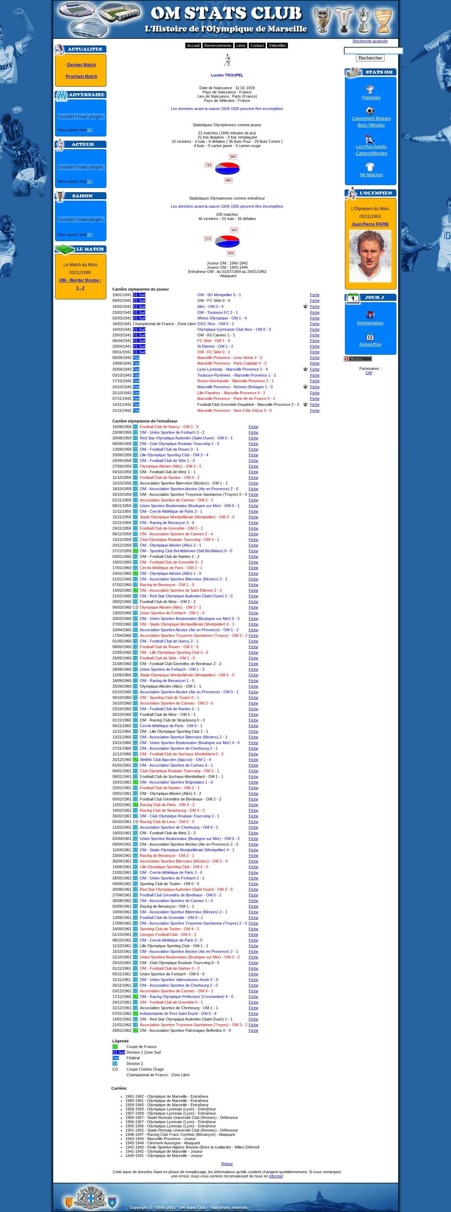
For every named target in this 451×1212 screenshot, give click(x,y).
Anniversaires (370, 323)
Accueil (193, 45)
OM (369, 373)
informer (276, 1176)
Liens (241, 45)
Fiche (315, 295)
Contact (257, 45)
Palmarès (371, 97)
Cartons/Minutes (371, 153)
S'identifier (277, 45)
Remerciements (217, 45)
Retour (227, 1164)
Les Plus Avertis (371, 146)
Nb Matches (371, 174)
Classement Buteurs (371, 118)
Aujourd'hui (370, 344)
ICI (89, 130)
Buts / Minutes (371, 125)
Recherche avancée (370, 41)
